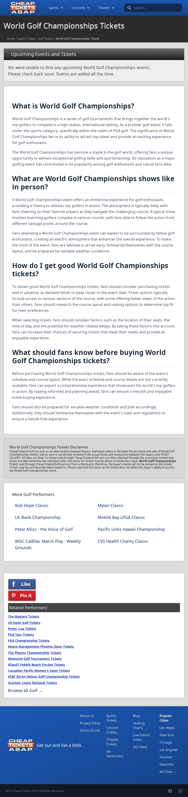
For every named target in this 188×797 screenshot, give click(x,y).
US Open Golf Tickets (24, 623)
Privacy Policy (90, 723)
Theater (104, 8)
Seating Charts (139, 725)
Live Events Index (141, 737)
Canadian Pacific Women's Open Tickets (39, 671)
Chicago (166, 742)
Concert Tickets (112, 729)
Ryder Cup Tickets (22, 629)
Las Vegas (167, 727)
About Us (87, 716)
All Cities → (168, 771)
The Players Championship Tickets (34, 653)
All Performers (115, 753)
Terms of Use (90, 730)
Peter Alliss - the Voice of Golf (44, 529)
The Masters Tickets (23, 616)
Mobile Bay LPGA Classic (121, 517)
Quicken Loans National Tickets (32, 683)
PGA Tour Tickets (21, 635)
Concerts (78, 8)
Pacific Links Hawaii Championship (131, 529)
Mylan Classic (111, 505)
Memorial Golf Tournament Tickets (35, 659)
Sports (54, 8)
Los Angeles (169, 749)
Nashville (167, 764)
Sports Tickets (26, 39)
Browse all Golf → (25, 690)
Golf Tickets (45, 39)
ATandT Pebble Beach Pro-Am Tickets (36, 665)
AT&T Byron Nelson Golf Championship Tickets (44, 677)
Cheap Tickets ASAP (25, 791)
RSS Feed (140, 747)
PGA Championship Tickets (29, 641)
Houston (166, 757)
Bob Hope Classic (32, 505)
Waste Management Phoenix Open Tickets (41, 647)
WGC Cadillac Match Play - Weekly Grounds (48, 544)
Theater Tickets (112, 741)
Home (11, 39)
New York (167, 735)
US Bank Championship (38, 517)
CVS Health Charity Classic (123, 541)
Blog (136, 716)
